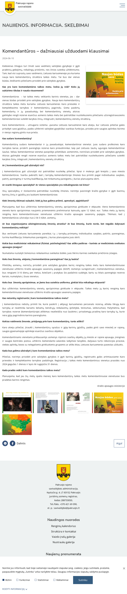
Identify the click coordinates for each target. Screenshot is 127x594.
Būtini (8, 579)
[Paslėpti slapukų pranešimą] (124, 568)
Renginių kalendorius (63, 526)
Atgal (119, 443)
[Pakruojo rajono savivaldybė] (63, 472)
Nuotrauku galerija (63, 542)
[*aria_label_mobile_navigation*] (122, 6)
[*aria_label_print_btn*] (5, 443)
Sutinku (83, 580)
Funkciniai (24, 579)
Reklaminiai (62, 579)
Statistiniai (43, 579)
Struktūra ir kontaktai (63, 531)
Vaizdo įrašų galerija (63, 536)
